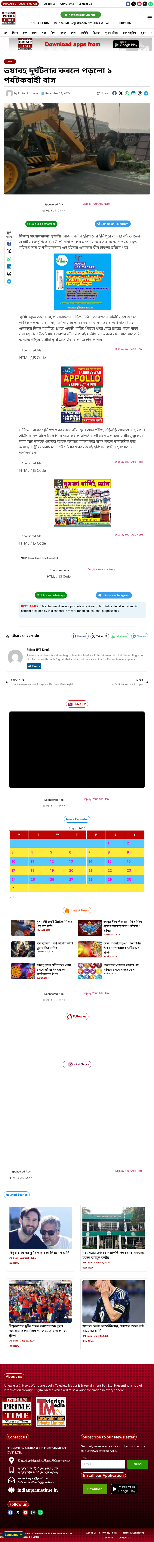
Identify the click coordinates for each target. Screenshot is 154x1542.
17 (13, 870)
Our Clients (67, 3)
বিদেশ (15, 33)
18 (33, 870)
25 (33, 879)
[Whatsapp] (150, 4)
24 (13, 879)
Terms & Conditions (133, 1532)
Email (84, 1458)
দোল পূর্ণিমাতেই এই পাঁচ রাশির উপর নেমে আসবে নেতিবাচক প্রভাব (122, 948)
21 (90, 870)
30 (129, 879)
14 (90, 861)
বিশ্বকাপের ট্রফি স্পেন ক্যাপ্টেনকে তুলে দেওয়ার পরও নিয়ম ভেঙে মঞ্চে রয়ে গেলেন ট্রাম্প (38, 1331)
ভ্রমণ (143, 33)
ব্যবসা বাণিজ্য (111, 33)
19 (52, 870)
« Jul (12, 897)
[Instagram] (145, 4)
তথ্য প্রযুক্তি (129, 33)
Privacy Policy (109, 1532)
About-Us (50, 3)
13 (71, 861)
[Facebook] (128, 4)
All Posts (34, 666)
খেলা (73, 33)
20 (71, 870)
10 (13, 861)
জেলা (34, 33)
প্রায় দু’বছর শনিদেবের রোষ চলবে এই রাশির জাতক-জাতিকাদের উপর (54, 970)
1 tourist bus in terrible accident (42, 558)
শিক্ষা (53, 33)
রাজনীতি (84, 33)
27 (71, 879)
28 (90, 879)
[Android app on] (115, 1489)
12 (52, 861)
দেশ (5, 33)
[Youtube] (139, 4)
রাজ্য (25, 33)
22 (110, 870)
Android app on (127, 1487)
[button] (114, 93)
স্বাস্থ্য (63, 33)
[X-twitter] (133, 4)
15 (110, 861)
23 (129, 870)
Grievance (107, 1537)
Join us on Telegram (114, 224)
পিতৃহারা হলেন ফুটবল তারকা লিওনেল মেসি (39, 1253)
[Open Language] (20, 1535)
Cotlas (35, 1536)
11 (32, 861)
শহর (44, 33)
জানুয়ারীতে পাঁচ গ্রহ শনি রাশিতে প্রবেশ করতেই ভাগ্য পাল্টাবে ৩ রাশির (122, 926)
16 (129, 861)
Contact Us (85, 3)
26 (52, 879)
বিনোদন (96, 33)
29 (110, 879)
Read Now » (15, 1263)
